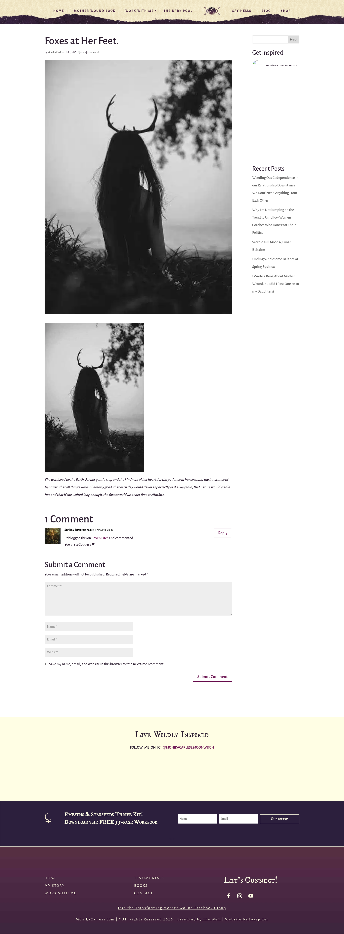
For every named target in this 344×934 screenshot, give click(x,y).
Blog (266, 11)
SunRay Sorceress (75, 530)
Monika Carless (56, 52)
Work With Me (139, 11)
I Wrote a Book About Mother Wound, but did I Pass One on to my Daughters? (275, 284)
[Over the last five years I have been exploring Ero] (200, 773)
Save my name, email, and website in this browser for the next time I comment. (106, 664)
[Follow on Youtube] (251, 896)
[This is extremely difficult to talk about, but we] (275, 115)
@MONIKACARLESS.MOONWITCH (188, 747)
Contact (143, 893)
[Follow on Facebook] (228, 896)
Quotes (82, 52)
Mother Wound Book (94, 11)
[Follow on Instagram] (239, 896)
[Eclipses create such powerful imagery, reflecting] (315, 773)
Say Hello (242, 11)
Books (141, 885)
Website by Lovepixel (246, 919)
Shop (286, 11)
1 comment (93, 52)
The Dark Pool (178, 11)
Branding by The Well (199, 919)
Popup (172, 838)
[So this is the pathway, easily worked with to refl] (275, 143)
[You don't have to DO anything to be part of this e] (275, 88)
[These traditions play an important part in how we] (258, 773)
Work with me (60, 893)
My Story (55, 885)
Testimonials (149, 878)
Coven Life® (100, 538)
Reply (223, 533)
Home (58, 11)
